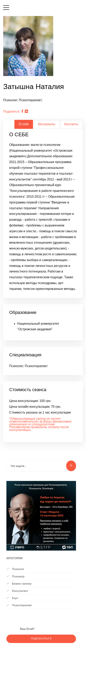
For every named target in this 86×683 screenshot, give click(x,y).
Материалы (46, 124)
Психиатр (17, 576)
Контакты (71, 124)
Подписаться (41, 638)
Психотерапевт (21, 605)
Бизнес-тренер (21, 583)
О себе (24, 124)
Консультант (19, 590)
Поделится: (11, 111)
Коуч (14, 598)
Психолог (17, 569)
